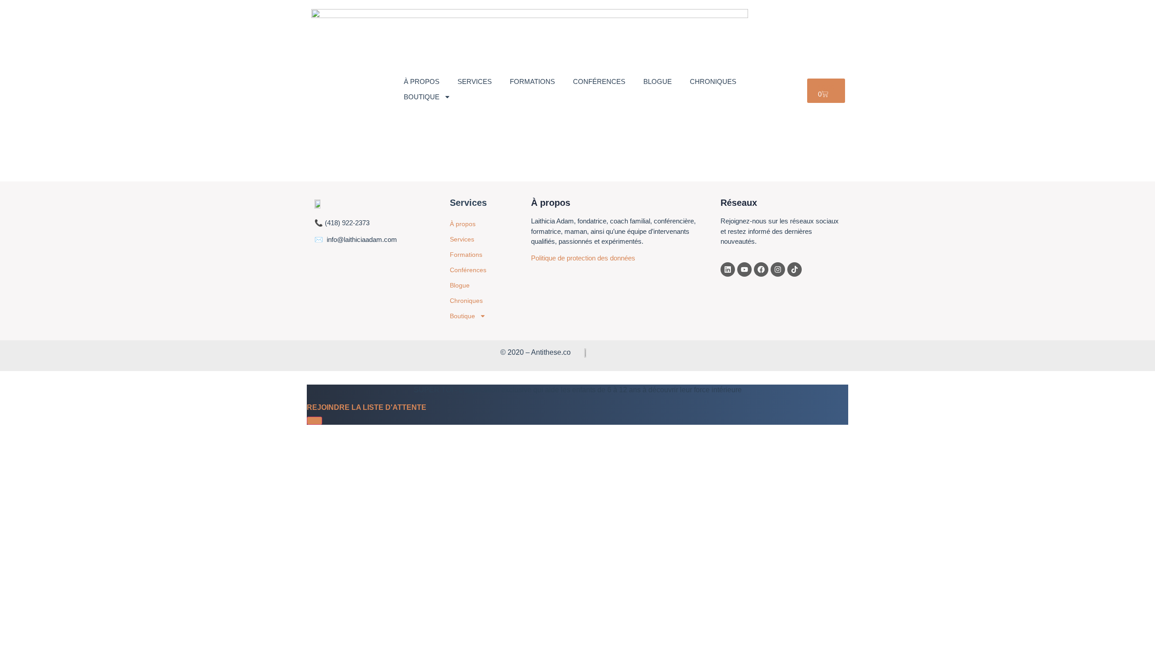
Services (474, 81)
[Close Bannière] (314, 421)
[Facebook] (761, 269)
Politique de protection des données (583, 258)
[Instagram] (778, 269)
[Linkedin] (728, 269)
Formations (532, 81)
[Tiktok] (794, 269)
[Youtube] (744, 269)
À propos (421, 81)
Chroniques (713, 81)
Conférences (599, 81)
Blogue (657, 81)
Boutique (421, 97)
